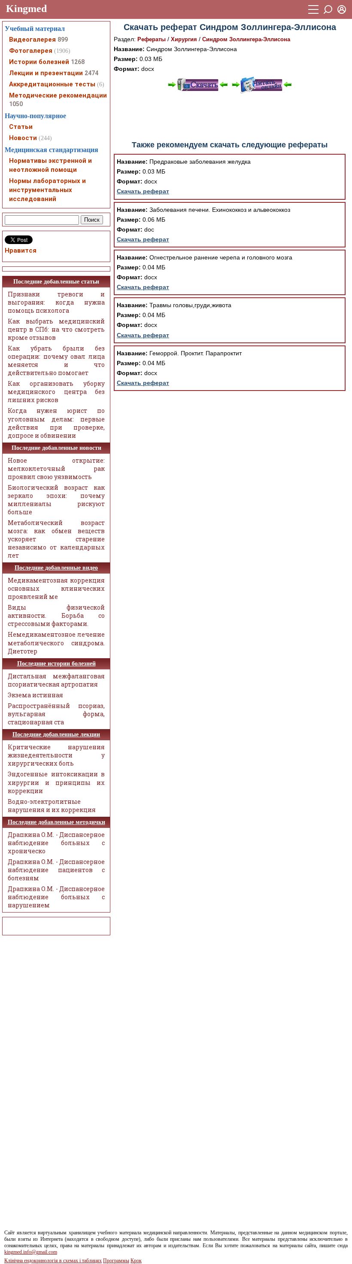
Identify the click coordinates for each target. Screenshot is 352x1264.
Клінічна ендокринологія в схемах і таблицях (53, 1261)
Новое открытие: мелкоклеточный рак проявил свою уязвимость (56, 468)
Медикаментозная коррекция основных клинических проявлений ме (56, 588)
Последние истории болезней (56, 663)
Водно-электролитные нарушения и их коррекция (52, 805)
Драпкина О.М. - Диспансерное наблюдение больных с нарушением (56, 897)
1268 (78, 61)
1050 (16, 104)
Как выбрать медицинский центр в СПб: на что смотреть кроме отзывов (56, 329)
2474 (91, 73)
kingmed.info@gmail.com (30, 1252)
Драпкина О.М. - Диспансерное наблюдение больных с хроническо (56, 842)
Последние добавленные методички (56, 822)
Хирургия (184, 39)
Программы (116, 1261)
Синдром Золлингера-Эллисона (246, 39)
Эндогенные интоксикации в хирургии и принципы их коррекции (56, 782)
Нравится (20, 250)
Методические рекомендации (58, 95)
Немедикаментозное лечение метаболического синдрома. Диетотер (56, 642)
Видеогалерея (32, 39)
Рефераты (151, 39)
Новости (23, 138)
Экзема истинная (35, 695)
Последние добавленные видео (56, 568)
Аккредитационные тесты (52, 84)
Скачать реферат (143, 191)
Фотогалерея (30, 51)
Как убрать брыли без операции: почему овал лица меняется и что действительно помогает (56, 360)
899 (63, 39)
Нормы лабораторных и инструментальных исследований (47, 190)
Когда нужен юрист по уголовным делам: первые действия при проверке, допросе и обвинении (56, 422)
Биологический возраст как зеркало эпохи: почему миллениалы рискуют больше (56, 499)
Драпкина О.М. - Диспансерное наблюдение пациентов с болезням (56, 870)
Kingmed (26, 8)
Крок (136, 1261)
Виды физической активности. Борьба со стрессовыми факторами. (56, 615)
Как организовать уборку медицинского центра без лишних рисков (56, 391)
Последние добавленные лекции (56, 734)
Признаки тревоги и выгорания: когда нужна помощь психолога (56, 302)
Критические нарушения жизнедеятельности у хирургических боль (56, 755)
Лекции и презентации (46, 73)
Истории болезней (39, 62)
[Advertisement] (230, 117)
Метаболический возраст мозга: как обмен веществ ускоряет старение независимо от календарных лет (56, 539)
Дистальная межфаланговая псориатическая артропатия (56, 680)
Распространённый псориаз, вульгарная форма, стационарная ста (56, 714)
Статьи (21, 127)
